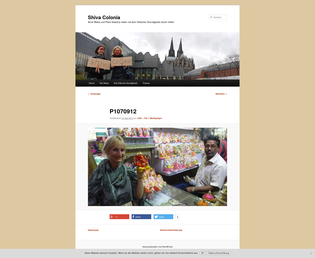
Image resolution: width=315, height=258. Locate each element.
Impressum (93, 229)
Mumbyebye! (156, 118)
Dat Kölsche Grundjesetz (126, 83)
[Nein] (311, 253)
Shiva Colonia (104, 17)
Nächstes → (221, 93)
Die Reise (104, 83)
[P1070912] (157, 167)
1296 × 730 (142, 118)
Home (91, 83)
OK (202, 253)
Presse (146, 83)
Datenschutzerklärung (218, 253)
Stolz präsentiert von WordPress (157, 246)
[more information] (177, 216)
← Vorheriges (94, 93)
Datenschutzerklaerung (171, 229)
